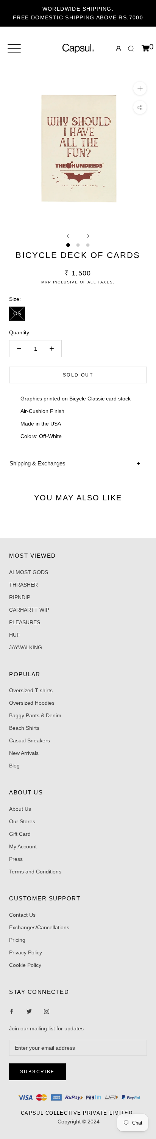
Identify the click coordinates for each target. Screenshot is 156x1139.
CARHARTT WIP (29, 610)
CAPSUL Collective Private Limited (79, 1113)
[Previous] (68, 236)
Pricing (17, 940)
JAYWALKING (25, 647)
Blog (14, 765)
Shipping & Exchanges (37, 463)
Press (16, 859)
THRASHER (23, 585)
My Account (23, 846)
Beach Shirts (24, 728)
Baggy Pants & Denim (35, 715)
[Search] (131, 48)
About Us (20, 809)
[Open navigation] (14, 48)
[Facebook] (11, 1011)
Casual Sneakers (29, 740)
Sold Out (78, 375)
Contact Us (22, 915)
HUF (14, 635)
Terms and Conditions (35, 871)
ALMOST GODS (28, 572)
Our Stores (22, 821)
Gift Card (20, 834)
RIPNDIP (19, 597)
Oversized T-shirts (31, 690)
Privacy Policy (25, 952)
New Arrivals (24, 753)
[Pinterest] (46, 1011)
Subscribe (37, 1071)
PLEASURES (24, 622)
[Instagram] (29, 1011)
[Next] (88, 236)
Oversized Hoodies (32, 703)
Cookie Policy (25, 965)
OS (17, 313)
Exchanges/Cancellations (39, 927)
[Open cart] (145, 48)
